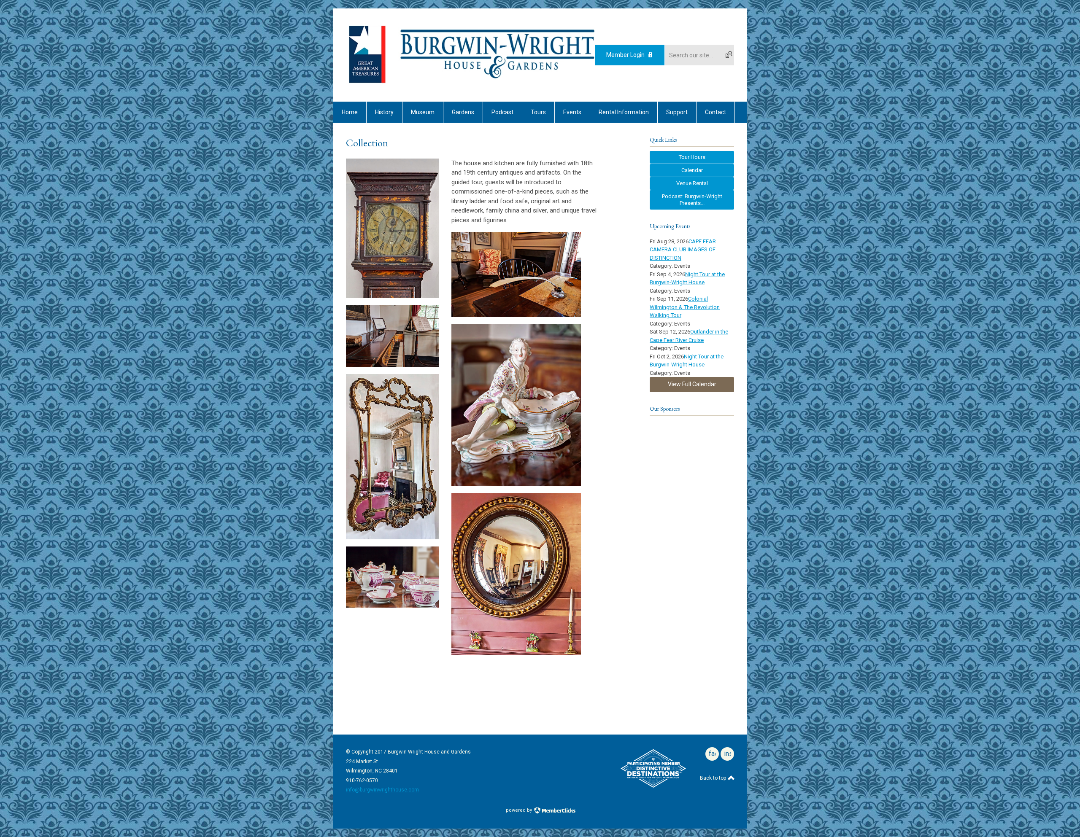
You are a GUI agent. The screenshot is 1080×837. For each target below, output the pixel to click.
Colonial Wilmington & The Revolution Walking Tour (685, 307)
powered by (519, 810)
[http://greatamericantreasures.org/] (367, 84)
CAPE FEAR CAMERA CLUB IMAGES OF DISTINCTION (683, 249)
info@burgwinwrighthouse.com (382, 790)
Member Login (625, 54)
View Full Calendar (692, 384)
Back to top (713, 778)
